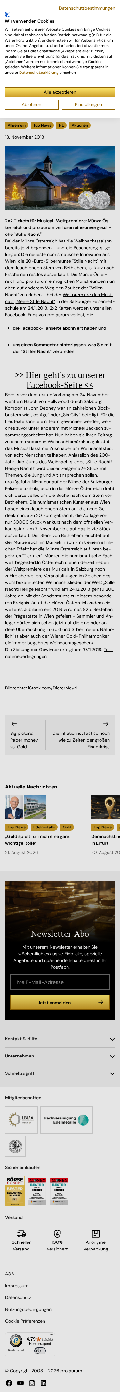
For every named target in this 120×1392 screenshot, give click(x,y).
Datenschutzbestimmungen (87, 8)
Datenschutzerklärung (39, 72)
